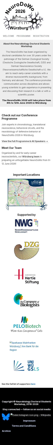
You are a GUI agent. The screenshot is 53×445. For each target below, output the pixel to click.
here (33, 384)
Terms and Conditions (24, 425)
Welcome (8, 36)
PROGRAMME (24, 36)
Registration (41, 36)
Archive (6, 431)
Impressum (29, 420)
